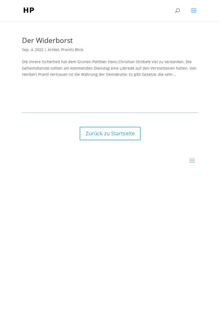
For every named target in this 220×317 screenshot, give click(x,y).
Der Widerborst (47, 40)
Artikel (53, 49)
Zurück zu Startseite (110, 133)
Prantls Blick (72, 49)
